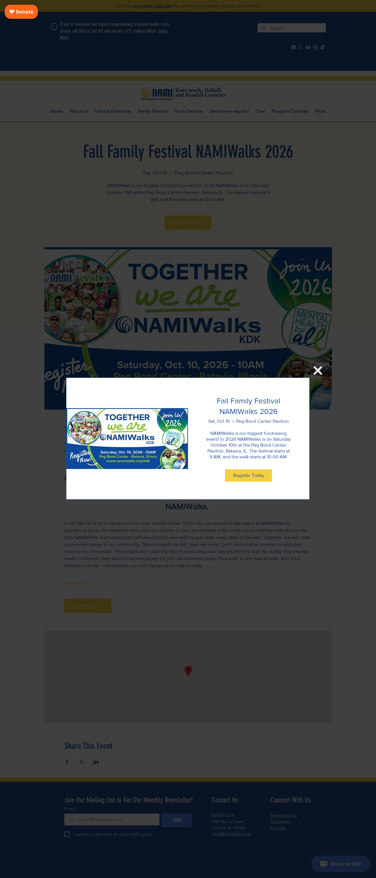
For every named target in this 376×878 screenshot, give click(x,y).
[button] (317, 370)
